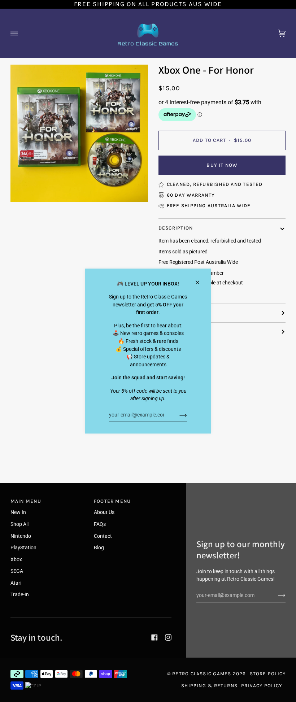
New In (18, 512)
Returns (170, 331)
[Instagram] (168, 637)
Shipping (170, 312)
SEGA (16, 571)
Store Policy (268, 673)
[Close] (200, 279)
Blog (99, 548)
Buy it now (221, 165)
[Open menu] (21, 33)
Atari (15, 583)
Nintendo (20, 536)
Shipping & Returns (209, 685)
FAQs (100, 524)
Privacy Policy (261, 685)
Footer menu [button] (112, 501)
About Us (104, 512)
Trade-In (19, 595)
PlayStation (23, 548)
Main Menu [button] (25, 501)
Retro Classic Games (201, 673)
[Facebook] (154, 637)
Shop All (19, 524)
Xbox (16, 560)
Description (175, 228)
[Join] (177, 415)
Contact (103, 536)
